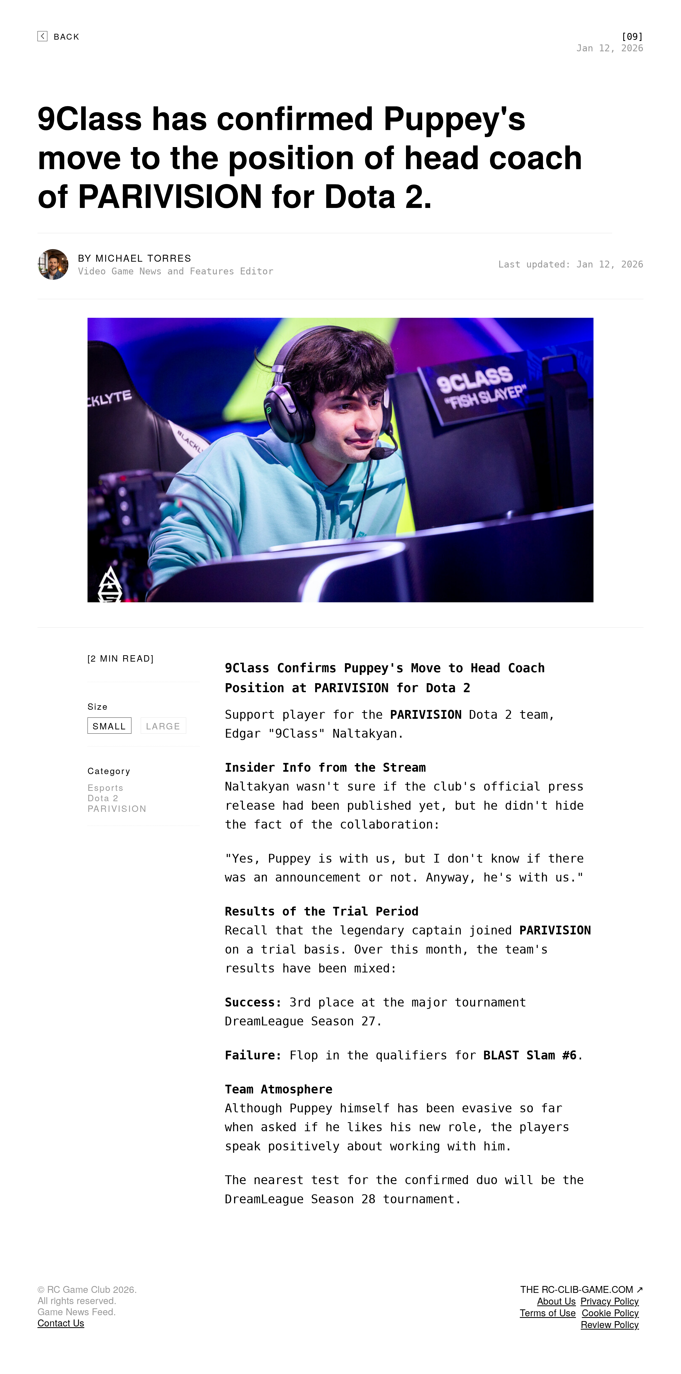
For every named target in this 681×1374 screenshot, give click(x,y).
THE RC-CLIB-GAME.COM (581, 1289)
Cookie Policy (610, 1312)
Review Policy (610, 1324)
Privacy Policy (609, 1300)
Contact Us (61, 1322)
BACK (67, 36)
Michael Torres (143, 257)
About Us (556, 1300)
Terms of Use (548, 1312)
